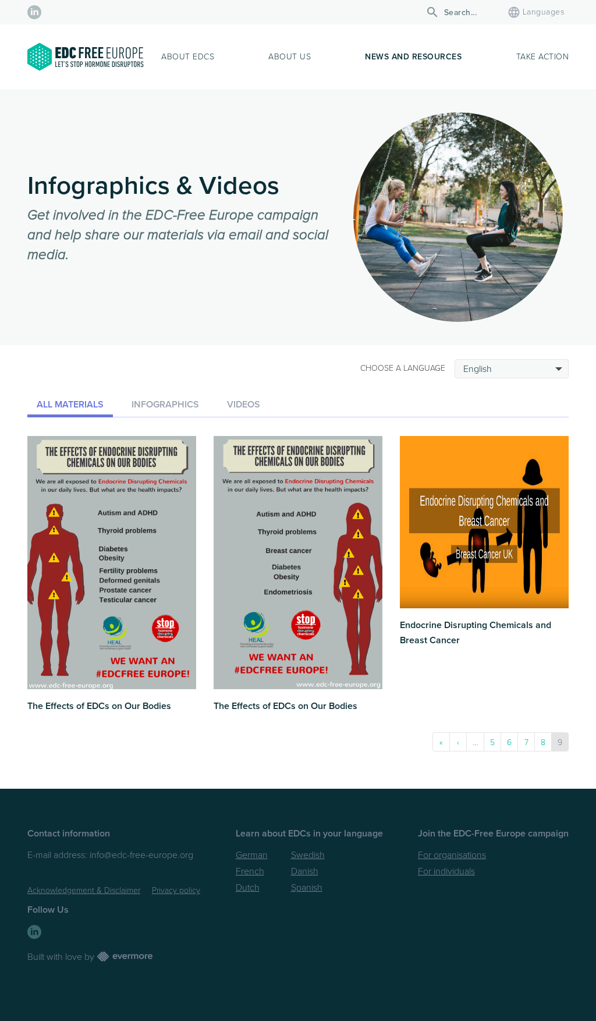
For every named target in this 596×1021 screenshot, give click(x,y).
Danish (304, 871)
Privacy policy (176, 890)
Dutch (248, 888)
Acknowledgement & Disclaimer (83, 890)
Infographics (165, 404)
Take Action (542, 57)
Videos (243, 404)
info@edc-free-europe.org (141, 855)
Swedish (308, 855)
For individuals (446, 871)
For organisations (452, 855)
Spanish (306, 888)
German (252, 855)
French (250, 871)
